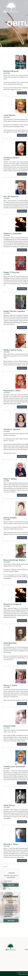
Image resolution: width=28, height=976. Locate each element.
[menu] (25, 3)
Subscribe (11, 885)
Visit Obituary (22, 93)
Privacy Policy (21, 974)
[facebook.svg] (5, 957)
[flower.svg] (7, 957)
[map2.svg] (10, 957)
